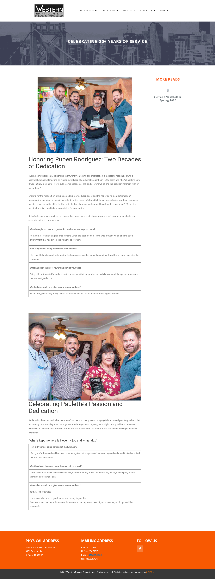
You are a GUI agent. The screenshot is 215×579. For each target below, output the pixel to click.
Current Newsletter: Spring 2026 (168, 98)
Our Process (108, 11)
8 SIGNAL (150, 572)
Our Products (86, 11)
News (163, 11)
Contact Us (146, 11)
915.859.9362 (95, 555)
